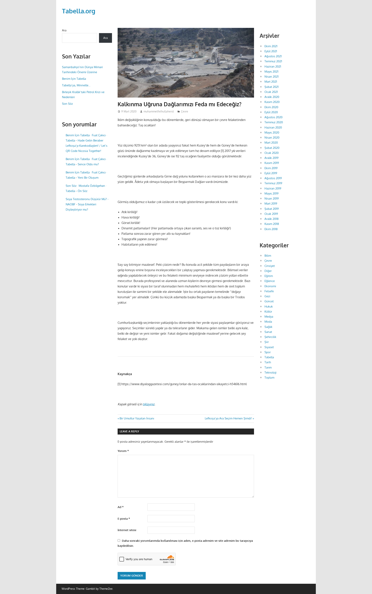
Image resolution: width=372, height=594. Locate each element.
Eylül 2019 (270, 173)
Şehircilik (270, 337)
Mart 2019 (270, 203)
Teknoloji (270, 372)
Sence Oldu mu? (88, 164)
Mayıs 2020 (271, 132)
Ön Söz (82, 191)
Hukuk (268, 306)
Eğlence (269, 281)
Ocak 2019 (271, 214)
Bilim (267, 255)
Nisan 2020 (271, 137)
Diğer (268, 271)
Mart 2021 (270, 81)
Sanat (268, 332)
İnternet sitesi (127, 530)
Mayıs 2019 (271, 193)
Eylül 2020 (271, 112)
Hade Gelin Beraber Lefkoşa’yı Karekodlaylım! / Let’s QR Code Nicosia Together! (86, 146)
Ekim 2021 (270, 46)
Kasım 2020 (272, 102)
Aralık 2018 (271, 219)
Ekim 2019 (271, 168)
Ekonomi (270, 286)
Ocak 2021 (271, 92)
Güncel (269, 301)
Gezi (267, 296)
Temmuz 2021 (273, 61)
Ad (121, 507)
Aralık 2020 (271, 97)
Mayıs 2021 (271, 71)
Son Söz (67, 103)
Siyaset (269, 347)
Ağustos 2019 (273, 178)
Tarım (268, 367)
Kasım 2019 (271, 163)
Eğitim (268, 276)
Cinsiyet (269, 266)
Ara (64, 30)
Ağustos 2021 (273, 56)
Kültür (268, 311)
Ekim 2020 (271, 107)
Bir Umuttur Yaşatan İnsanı (136, 418)
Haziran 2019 (272, 188)
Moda (268, 321)
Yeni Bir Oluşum (88, 177)
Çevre (184, 111)
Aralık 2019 (271, 158)
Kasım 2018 (271, 224)
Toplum (269, 377)
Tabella (269, 357)
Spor (267, 352)
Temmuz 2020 (273, 122)
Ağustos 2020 (273, 117)
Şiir (266, 342)
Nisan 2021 (271, 76)
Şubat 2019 (271, 209)
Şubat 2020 (271, 148)
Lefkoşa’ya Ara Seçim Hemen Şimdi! (228, 418)
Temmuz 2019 (273, 183)
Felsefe (269, 291)
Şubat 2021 (271, 87)
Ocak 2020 (271, 153)
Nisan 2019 (271, 198)
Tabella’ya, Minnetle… (76, 85)
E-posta (124, 518)
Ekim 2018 (271, 229)
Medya (268, 316)
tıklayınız (148, 404)
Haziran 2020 (273, 127)
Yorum (123, 451)
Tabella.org (78, 11)
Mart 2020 (271, 142)
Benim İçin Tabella (74, 79)
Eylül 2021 (270, 51)
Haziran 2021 (272, 66)
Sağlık (268, 327)
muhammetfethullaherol (159, 111)
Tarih (267, 362)
